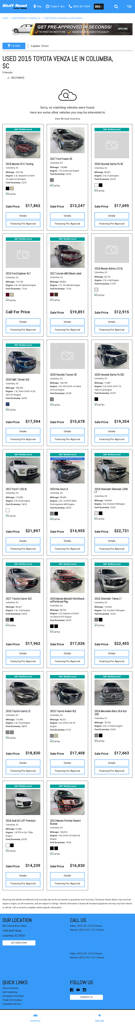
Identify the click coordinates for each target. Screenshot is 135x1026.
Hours (98, 925)
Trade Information (12, 999)
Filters (16, 45)
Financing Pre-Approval (23, 223)
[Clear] (44, 45)
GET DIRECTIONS (19, 943)
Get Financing (9, 992)
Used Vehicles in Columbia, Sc (26, 18)
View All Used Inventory (67, 118)
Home (5, 18)
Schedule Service (11, 1003)
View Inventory (10, 988)
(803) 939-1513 (87, 929)
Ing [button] (97, 7)
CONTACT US (86, 997)
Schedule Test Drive (13, 996)
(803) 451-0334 (85, 925)
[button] (116, 6)
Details (23, 215)
